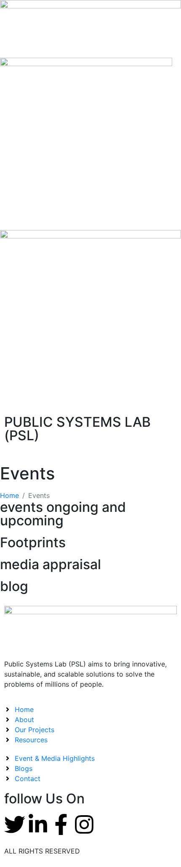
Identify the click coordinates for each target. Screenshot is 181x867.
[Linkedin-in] (37, 824)
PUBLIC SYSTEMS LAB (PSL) (77, 429)
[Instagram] (84, 824)
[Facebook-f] (61, 824)
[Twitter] (14, 824)
